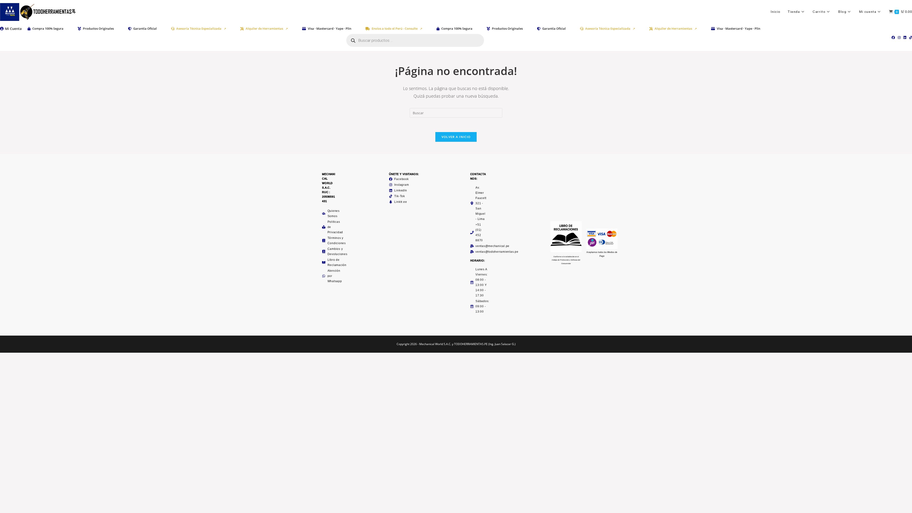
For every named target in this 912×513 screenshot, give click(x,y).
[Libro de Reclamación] (323, 262)
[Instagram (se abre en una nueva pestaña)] (899, 37)
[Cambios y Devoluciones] (323, 251)
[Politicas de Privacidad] (323, 227)
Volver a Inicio (456, 137)
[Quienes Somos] (323, 213)
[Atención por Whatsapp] (323, 276)
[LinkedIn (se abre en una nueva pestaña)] (905, 37)
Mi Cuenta (13, 28)
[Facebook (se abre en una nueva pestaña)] (893, 37)
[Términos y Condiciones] (323, 240)
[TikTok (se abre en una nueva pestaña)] (910, 37)
